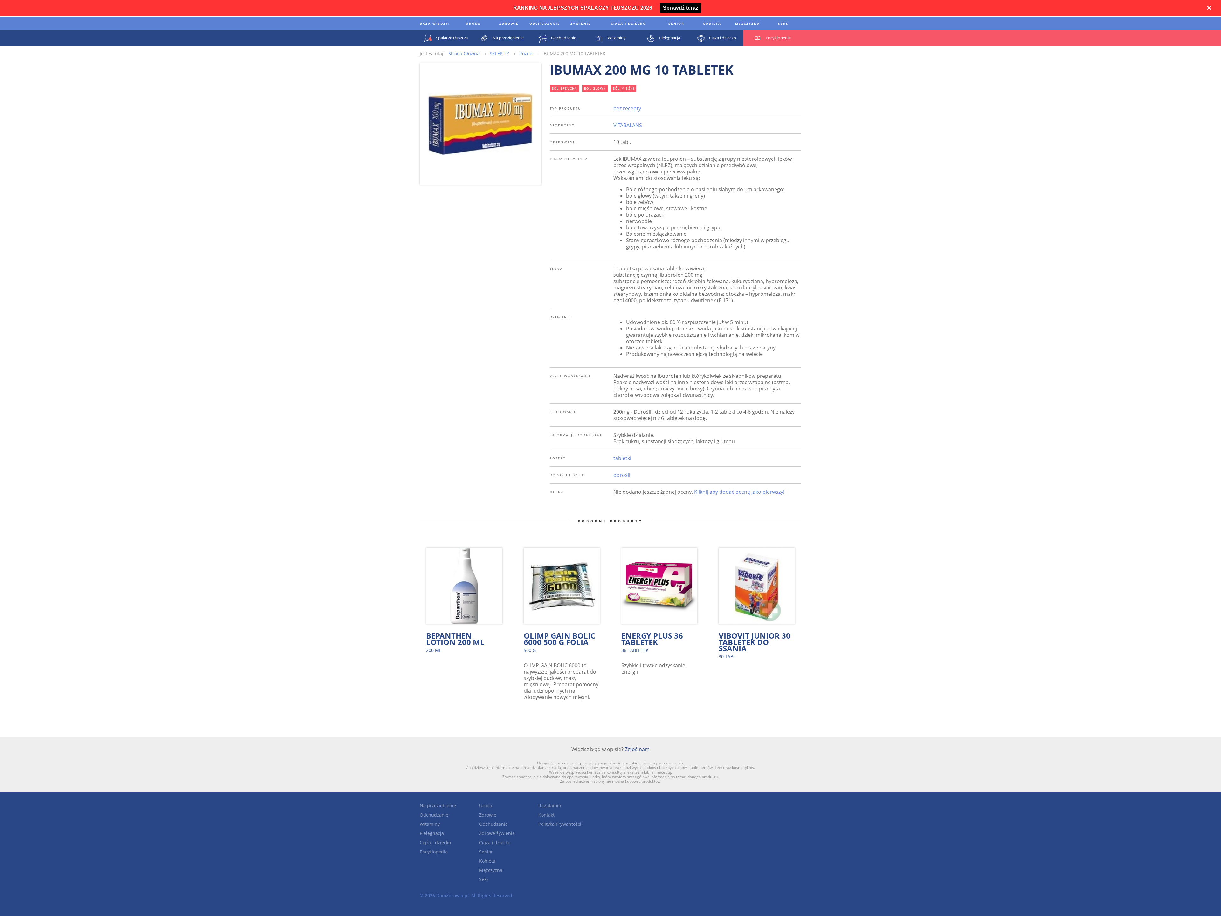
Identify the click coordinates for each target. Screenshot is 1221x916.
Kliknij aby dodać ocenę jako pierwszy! (739, 491)
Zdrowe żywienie (497, 833)
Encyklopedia (434, 852)
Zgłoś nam (637, 749)
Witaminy (430, 824)
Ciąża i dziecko (435, 842)
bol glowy (595, 88)
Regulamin (549, 806)
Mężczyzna (490, 870)
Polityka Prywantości (559, 824)
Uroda (485, 806)
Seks (484, 879)
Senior (486, 852)
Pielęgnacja (432, 833)
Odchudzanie (434, 815)
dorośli (621, 475)
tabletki (622, 458)
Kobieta (487, 861)
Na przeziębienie (438, 806)
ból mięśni (624, 88)
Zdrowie (487, 815)
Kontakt (546, 815)
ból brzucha (564, 88)
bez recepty (627, 108)
